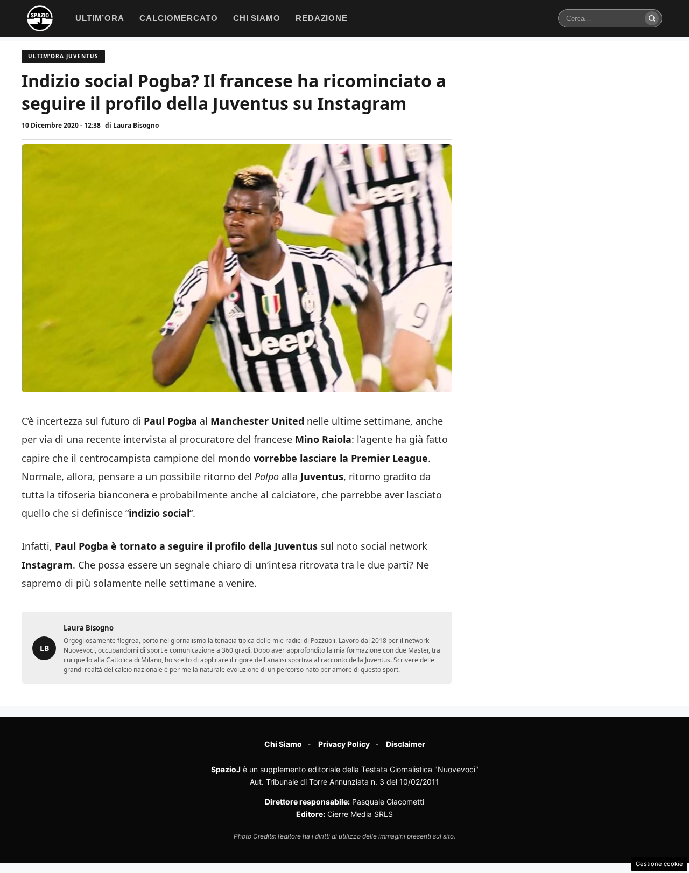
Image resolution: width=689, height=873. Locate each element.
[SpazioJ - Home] (40, 18)
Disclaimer (405, 744)
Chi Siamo (283, 744)
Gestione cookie (659, 864)
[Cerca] (652, 18)
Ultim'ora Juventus (63, 56)
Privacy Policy (344, 744)
